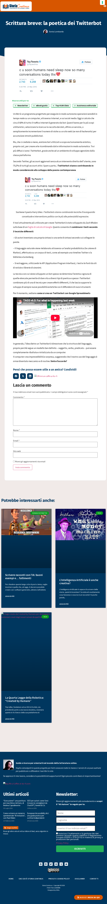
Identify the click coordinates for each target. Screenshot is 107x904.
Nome (16, 430)
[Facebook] (40, 864)
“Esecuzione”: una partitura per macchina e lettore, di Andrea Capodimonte (14, 803)
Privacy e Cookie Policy (59, 879)
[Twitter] (51, 864)
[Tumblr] (61, 864)
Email (16, 441)
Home (11, 879)
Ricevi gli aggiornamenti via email (30, 461)
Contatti (94, 879)
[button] (105, 6)
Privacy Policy (62, 843)
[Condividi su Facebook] (16, 376)
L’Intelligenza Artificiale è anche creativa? (78, 581)
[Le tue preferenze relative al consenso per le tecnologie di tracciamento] (102, 2)
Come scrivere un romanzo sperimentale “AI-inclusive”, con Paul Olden (14, 815)
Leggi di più (9, 596)
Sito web (17, 451)
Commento (19, 397)
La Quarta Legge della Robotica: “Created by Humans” (24, 699)
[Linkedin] (45, 864)
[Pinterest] (56, 864)
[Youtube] (66, 864)
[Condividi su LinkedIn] (30, 376)
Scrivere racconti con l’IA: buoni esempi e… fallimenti (24, 576)
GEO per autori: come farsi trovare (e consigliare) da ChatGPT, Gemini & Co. (37, 803)
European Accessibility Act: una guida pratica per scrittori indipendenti (38, 815)
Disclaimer (80, 879)
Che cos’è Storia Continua (31, 879)
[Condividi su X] (23, 376)
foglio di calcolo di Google (40, 227)
